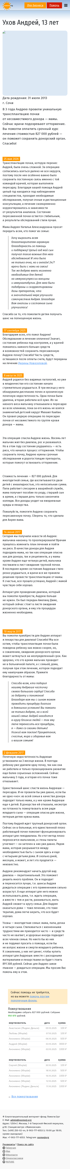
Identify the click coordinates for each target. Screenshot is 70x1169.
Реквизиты (9, 1144)
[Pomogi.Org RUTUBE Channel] (4, 1161)
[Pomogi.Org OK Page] (4, 1158)
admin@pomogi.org (21, 1120)
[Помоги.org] (8, 5)
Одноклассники (14, 1158)
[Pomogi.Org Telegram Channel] (4, 1147)
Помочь (54, 5)
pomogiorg (43, 1137)
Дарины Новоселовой (32, 363)
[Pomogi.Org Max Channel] (4, 1151)
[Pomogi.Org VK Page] (4, 1154)
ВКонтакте (12, 1154)
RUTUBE (10, 1161)
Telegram (11, 1147)
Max (8, 1151)
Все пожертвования (24, 1096)
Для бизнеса (35, 5)
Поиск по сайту (25, 1144)
